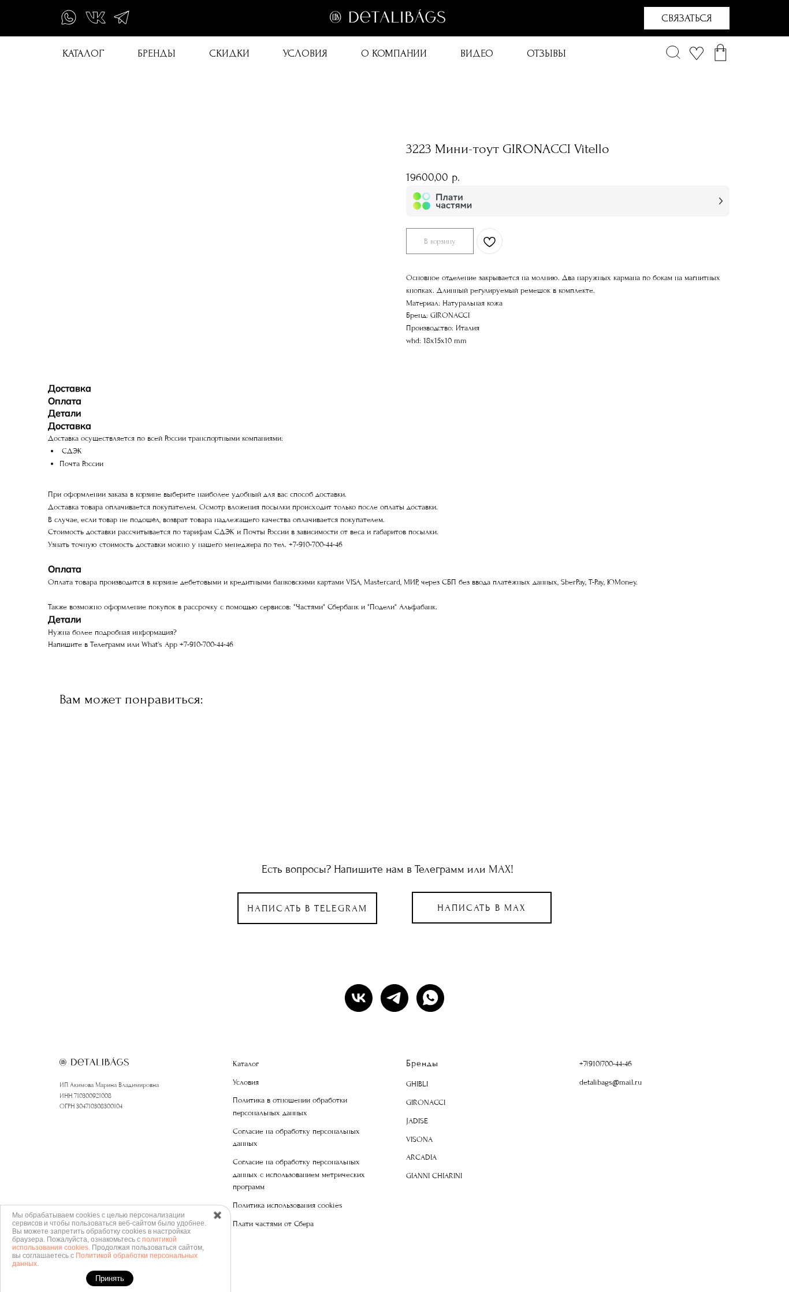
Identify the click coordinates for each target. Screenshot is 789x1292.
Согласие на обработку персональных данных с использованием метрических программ (299, 1174)
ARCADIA (421, 1157)
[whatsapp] (430, 998)
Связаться (686, 18)
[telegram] (394, 998)
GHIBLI (417, 1083)
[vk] (359, 998)
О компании (394, 53)
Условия (305, 53)
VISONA (419, 1139)
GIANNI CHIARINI (434, 1175)
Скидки (229, 53)
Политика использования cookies (288, 1205)
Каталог (83, 53)
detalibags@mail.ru (610, 1082)
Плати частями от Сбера (273, 1223)
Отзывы (546, 53)
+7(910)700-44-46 (605, 1063)
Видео (476, 53)
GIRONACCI (425, 1102)
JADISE (417, 1120)
